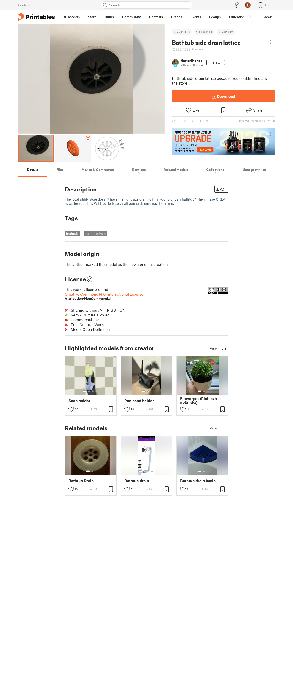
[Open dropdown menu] (270, 42)
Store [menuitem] (92, 17)
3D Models (183, 31)
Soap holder (79, 400)
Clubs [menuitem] (109, 17)
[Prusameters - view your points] (248, 5)
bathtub (72, 233)
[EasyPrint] (236, 5)
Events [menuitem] (195, 17)
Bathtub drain (136, 480)
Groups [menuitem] (215, 17)
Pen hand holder (139, 400)
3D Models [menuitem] (71, 17)
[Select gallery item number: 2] (89, 391)
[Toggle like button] (71, 409)
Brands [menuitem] (176, 17)
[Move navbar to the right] (250, 17)
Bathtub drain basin (198, 480)
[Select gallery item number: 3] (93, 391)
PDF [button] (223, 189)
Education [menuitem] (237, 17)
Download (226, 96)
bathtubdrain (95, 233)
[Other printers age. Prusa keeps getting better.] (223, 141)
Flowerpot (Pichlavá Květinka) (198, 400)
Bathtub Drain (81, 480)
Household (205, 31)
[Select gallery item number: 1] (84, 391)
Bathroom (227, 31)
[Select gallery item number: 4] (96, 391)
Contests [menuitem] (156, 17)
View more (218, 348)
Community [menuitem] (131, 17)
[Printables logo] (36, 17)
